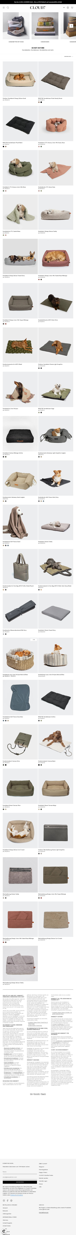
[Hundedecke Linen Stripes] (20, 389)
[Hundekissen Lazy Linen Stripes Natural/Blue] (55, 655)
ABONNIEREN (20, 1182)
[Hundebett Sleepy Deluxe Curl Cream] (20, 830)
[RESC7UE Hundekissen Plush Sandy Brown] (55, 79)
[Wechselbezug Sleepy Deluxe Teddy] (20, 963)
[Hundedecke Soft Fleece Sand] (20, 522)
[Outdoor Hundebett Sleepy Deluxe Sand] (20, 79)
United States (6, 1225)
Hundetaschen (56, 1042)
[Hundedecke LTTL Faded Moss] (20, 212)
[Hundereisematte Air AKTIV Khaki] (20, 345)
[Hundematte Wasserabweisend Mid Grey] (20, 611)
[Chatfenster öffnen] (4, 1231)
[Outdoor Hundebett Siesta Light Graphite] (55, 345)
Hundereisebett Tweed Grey (35, 1025)
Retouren (5, 1210)
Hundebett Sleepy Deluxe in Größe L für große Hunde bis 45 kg (62, 1013)
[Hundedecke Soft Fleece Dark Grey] (55, 478)
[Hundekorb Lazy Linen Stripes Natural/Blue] (20, 655)
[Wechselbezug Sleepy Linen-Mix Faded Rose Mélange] (20, 919)
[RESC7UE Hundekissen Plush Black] (20, 123)
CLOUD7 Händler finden (46, 1175)
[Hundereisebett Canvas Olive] (20, 742)
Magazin (43, 1094)
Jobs (40, 1186)
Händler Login (43, 1181)
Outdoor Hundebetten (58, 1024)
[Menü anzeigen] (4, 7)
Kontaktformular (43, 1212)
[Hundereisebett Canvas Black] (55, 742)
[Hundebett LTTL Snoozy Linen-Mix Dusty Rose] (55, 123)
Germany (5, 1220)
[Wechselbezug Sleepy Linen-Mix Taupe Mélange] (55, 875)
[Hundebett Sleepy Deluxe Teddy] (55, 212)
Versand (5, 1208)
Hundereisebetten (67, 1040)
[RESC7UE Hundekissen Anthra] (55, 697)
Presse (41, 1184)
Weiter (71, 26)
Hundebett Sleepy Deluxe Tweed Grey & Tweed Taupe (38, 1023)
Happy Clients (43, 1172)
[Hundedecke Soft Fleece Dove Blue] (20, 697)
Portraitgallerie (43, 1169)
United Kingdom (7, 1223)
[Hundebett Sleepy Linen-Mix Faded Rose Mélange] (55, 256)
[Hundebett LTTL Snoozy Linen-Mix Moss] (20, 167)
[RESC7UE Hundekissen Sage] (55, 389)
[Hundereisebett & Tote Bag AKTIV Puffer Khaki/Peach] (20, 566)
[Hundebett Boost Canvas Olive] (20, 786)
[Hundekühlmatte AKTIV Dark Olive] (55, 300)
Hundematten (59, 1040)
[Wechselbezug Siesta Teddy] (20, 875)
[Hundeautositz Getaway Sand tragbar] (20, 478)
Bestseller (37, 1094)
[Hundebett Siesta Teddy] (55, 522)
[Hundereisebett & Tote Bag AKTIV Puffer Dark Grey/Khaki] (55, 566)
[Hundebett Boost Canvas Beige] (55, 786)
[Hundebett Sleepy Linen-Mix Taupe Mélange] (20, 300)
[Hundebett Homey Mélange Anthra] (20, 433)
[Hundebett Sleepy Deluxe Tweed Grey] (20, 256)
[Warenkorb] (72, 7)
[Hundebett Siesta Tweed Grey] (55, 611)
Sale (31, 1094)
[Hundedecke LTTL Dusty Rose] (55, 167)
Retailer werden (43, 1178)
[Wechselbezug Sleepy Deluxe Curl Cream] (55, 919)
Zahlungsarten (7, 1213)
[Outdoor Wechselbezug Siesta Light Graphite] (55, 830)
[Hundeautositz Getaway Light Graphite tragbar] (55, 433)
